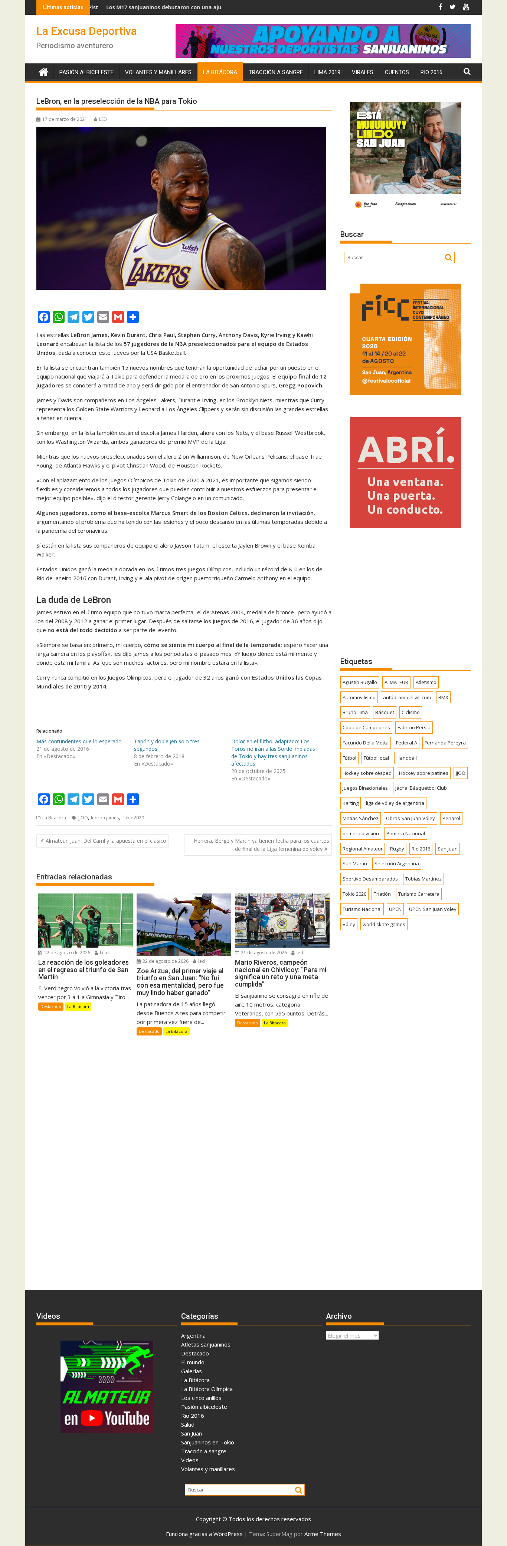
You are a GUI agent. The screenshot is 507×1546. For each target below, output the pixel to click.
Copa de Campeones (366, 727)
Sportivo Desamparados (370, 878)
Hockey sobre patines (423, 773)
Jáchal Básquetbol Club (421, 787)
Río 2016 (421, 848)
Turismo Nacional (362, 909)
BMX (443, 697)
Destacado (50, 1006)
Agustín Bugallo (360, 682)
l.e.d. (104, 952)
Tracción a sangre (276, 72)
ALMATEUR (396, 682)
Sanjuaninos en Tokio (207, 1442)
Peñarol (451, 818)
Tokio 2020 (354, 894)
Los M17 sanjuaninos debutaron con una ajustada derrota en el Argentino (151, 7)
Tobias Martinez (423, 878)
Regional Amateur (363, 848)
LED (103, 119)
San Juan (448, 848)
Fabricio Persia (414, 727)
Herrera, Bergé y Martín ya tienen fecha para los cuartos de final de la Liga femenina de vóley (261, 844)
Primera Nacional (405, 833)
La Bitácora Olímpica (207, 1389)
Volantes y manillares (158, 72)
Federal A (406, 742)
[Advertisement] (405, 592)
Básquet (384, 712)
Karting (351, 803)
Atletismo (426, 682)
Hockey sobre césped (367, 773)
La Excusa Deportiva (86, 30)
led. (299, 952)
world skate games (384, 924)
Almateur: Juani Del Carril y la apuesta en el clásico (106, 840)
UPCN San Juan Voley (433, 909)
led (201, 961)
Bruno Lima (355, 712)
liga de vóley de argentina (395, 803)
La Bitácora (220, 72)
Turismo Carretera (418, 894)
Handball (406, 757)
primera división (361, 833)
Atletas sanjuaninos (205, 1344)
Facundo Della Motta (366, 742)
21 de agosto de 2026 (263, 952)
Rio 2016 (431, 72)
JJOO (83, 818)
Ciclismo (411, 712)
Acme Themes (322, 1533)
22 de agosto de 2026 (66, 952)
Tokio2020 (133, 818)
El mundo (193, 1362)
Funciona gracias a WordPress (204, 1533)
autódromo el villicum (407, 697)
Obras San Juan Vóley (410, 818)
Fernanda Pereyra (445, 742)
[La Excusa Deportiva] (43, 71)
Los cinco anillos (201, 1397)
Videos (190, 1460)
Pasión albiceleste (86, 72)
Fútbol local (376, 757)
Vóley (349, 924)
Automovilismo (359, 697)
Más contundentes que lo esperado (79, 741)
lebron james (105, 818)
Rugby (397, 848)
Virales (362, 72)
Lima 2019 (327, 72)
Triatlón (382, 894)
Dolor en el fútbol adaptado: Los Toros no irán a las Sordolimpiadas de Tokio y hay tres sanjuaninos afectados (273, 752)
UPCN (395, 909)
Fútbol (349, 757)
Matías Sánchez (361, 818)
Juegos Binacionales (365, 787)
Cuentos (397, 72)
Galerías (191, 1371)
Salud (187, 1424)
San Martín (355, 863)
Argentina (193, 1335)
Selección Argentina (396, 863)
